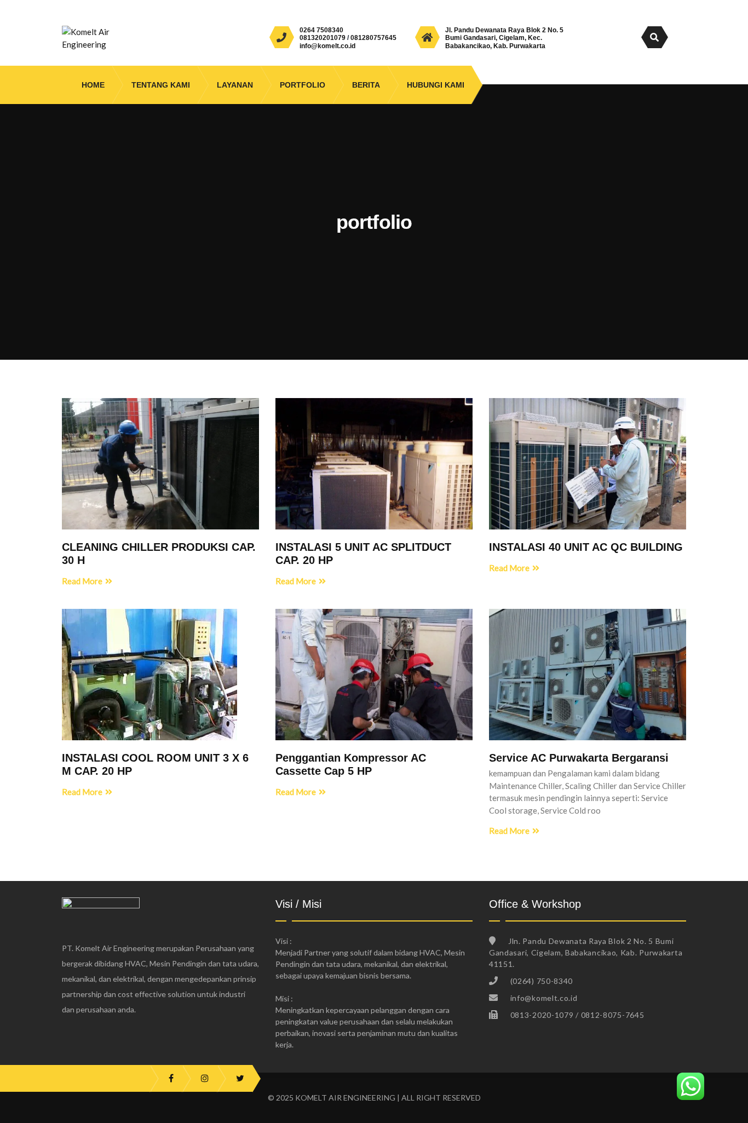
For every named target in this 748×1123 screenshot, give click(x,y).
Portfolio (302, 84)
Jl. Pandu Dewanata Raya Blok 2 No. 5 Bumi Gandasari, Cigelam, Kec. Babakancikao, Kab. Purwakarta (504, 38)
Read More (82, 581)
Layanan (235, 84)
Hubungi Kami (435, 84)
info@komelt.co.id (327, 46)
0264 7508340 (321, 30)
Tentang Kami (160, 84)
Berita (366, 84)
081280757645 (373, 38)
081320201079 (323, 38)
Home (93, 84)
